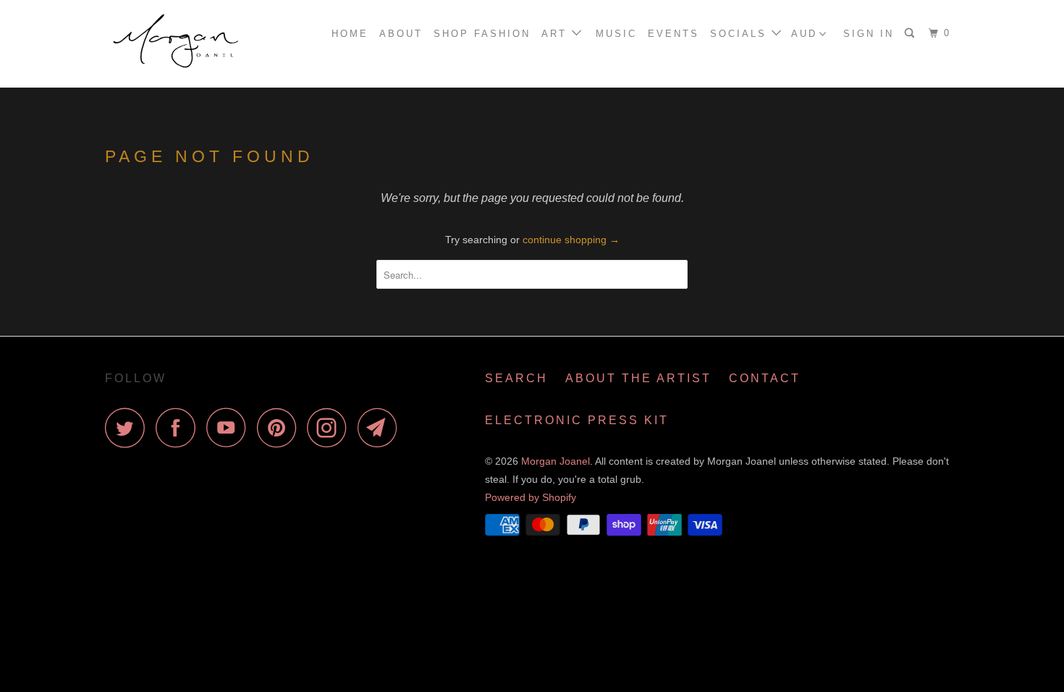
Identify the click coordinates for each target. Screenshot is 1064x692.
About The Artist (638, 378)
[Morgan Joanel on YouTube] (230, 427)
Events (673, 33)
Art (556, 33)
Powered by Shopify (530, 497)
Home (350, 33)
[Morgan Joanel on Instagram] (331, 427)
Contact (765, 378)
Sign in (868, 33)
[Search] (911, 33)
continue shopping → (571, 239)
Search (516, 378)
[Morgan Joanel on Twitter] (129, 427)
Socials (741, 33)
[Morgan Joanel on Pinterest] (280, 427)
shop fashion (482, 33)
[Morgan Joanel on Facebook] (179, 427)
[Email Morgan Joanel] (381, 427)
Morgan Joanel (555, 461)
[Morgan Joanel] (179, 44)
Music (616, 33)
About (401, 33)
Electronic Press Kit (577, 420)
